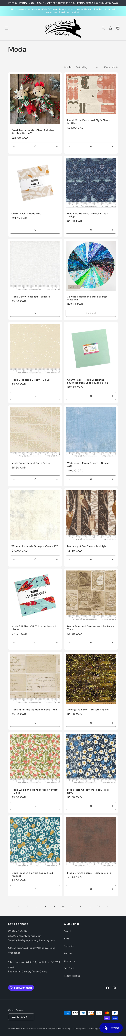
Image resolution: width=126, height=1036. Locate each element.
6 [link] (63, 906)
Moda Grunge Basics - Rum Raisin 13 (89, 872)
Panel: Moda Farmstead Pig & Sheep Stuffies (88, 122)
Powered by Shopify (46, 1028)
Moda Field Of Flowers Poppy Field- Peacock (32, 874)
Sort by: (68, 67)
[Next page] (107, 906)
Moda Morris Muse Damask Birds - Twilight (87, 215)
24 (98, 906)
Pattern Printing (72, 975)
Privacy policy (80, 1028)
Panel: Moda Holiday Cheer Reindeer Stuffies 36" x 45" (33, 132)
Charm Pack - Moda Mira (26, 213)
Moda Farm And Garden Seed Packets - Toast (90, 628)
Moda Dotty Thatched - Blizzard (30, 296)
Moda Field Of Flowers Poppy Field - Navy (89, 791)
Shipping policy (96, 1028)
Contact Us (69, 961)
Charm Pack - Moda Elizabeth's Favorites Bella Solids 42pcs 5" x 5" (88, 381)
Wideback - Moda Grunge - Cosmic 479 (88, 464)
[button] (6, 28)
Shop (66, 938)
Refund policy (64, 1028)
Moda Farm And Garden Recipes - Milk (34, 709)
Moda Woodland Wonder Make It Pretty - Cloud (35, 791)
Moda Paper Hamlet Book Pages (30, 463)
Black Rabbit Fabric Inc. (26, 1028)
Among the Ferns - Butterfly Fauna (88, 709)
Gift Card (69, 968)
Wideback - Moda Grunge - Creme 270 (34, 546)
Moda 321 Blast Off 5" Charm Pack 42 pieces (33, 628)
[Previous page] (18, 906)
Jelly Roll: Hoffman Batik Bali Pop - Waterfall (88, 298)
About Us (69, 946)
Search (67, 931)
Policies (68, 953)
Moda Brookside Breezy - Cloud (30, 379)
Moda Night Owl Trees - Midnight (87, 546)
